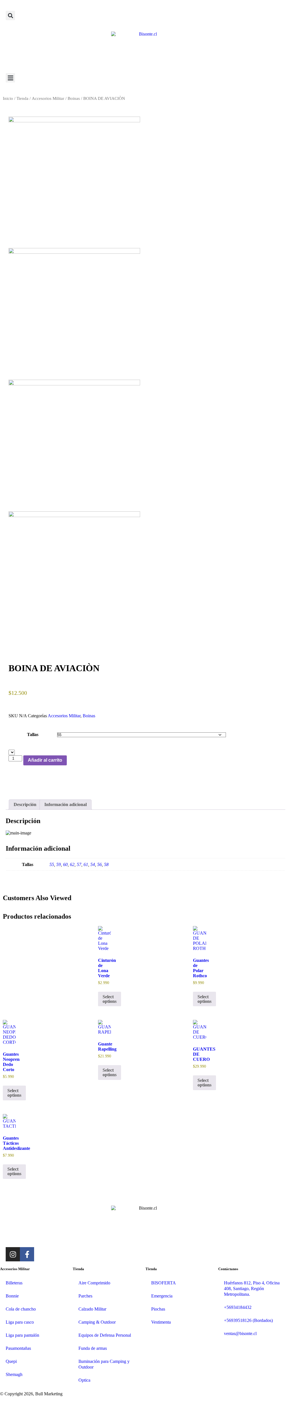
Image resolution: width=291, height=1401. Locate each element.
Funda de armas (92, 1348)
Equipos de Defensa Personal (104, 1335)
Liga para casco (20, 1322)
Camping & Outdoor (97, 1322)
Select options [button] (110, 999)
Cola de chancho (21, 1309)
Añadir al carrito (45, 760)
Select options (204, 999)
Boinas (74, 98)
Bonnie (12, 1295)
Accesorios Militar (48, 98)
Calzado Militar (92, 1309)
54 (92, 864)
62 (72, 864)
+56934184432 (237, 1307)
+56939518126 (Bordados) (248, 1320)
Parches (85, 1295)
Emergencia (161, 1295)
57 (79, 864)
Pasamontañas (18, 1348)
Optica (84, 1380)
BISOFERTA (163, 1282)
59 (58, 864)
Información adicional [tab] (65, 804)
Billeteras (14, 1282)
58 (106, 864)
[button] (10, 15)
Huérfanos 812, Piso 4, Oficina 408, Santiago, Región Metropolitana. (252, 1288)
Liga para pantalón (22, 1335)
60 (65, 864)
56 (99, 864)
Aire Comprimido (94, 1282)
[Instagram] (13, 1254)
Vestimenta (161, 1322)
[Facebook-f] (27, 1254)
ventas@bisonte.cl (240, 1333)
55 (51, 864)
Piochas (158, 1309)
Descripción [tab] (25, 804)
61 (86, 864)
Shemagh (14, 1374)
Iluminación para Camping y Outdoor (104, 1364)
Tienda (22, 98)
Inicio (8, 98)
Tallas (32, 734)
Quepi (11, 1361)
